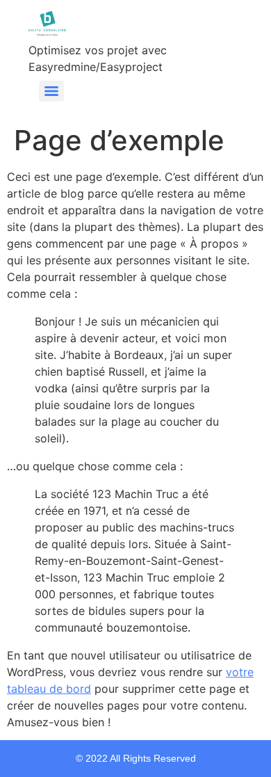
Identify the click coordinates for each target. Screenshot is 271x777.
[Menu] (51, 91)
